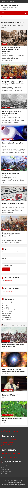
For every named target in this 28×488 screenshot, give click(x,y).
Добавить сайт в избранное (8, 439)
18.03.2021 (5, 85)
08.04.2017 (5, 146)
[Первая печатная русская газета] (14, 193)
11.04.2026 (5, 422)
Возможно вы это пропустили (13, 325)
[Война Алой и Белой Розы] (14, 163)
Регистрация (4, 465)
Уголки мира (5, 317)
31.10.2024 (5, 53)
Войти (6, 269)
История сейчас (6, 302)
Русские (4, 315)
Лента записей (5, 469)
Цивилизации (6, 319)
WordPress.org (5, 473)
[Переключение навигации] (3, 13)
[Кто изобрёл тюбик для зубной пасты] (14, 133)
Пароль (4, 258)
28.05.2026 (5, 348)
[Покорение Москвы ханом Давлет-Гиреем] (14, 223)
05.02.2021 (5, 115)
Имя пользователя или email (10, 252)
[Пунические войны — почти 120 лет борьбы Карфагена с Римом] (14, 71)
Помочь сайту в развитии (8, 446)
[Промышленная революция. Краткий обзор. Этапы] (14, 101)
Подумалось (5, 311)
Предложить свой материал (8, 441)
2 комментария (13, 236)
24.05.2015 (5, 236)
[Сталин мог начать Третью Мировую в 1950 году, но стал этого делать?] (14, 38)
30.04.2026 (5, 373)
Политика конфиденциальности (13, 482)
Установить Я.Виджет (7, 442)
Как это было (6, 229)
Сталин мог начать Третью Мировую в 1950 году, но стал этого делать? (12, 49)
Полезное (5, 313)
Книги (3, 306)
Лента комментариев (6, 471)
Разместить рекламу (6, 444)
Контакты (21, 486)
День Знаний (8, 280)
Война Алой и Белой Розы (11, 173)
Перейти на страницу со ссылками (10, 453)
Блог (17, 486)
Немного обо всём (8, 77)
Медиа (4, 43)
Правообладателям (20, 484)
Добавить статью (9, 431)
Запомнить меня (8, 265)
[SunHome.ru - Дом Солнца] (9, 457)
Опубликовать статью (8, 484)
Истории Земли (10, 5)
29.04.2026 (5, 397)
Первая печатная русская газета (13, 203)
